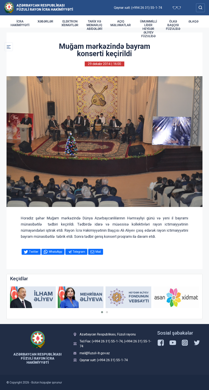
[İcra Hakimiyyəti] (9, 7)
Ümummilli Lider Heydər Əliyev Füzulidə (148, 29)
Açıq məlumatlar (120, 23)
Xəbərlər (45, 21)
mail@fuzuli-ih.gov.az (95, 353)
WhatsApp (55, 251)
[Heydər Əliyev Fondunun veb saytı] (128, 297)
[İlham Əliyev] (33, 297)
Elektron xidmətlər (69, 23)
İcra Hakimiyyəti (20, 23)
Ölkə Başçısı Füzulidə (173, 25)
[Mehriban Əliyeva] (80, 297)
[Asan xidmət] (176, 297)
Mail (98, 251)
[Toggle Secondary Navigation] (8, 46)
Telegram (79, 251)
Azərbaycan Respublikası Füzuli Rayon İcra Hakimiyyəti (45, 7)
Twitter (33, 251)
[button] (102, 312)
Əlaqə (193, 21)
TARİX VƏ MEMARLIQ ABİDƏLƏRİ (94, 25)
